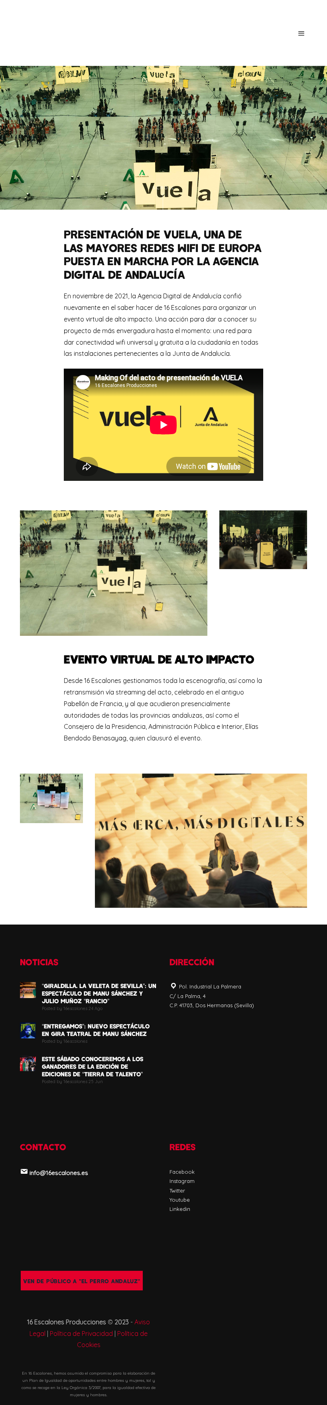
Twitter (177, 1190)
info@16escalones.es (59, 1173)
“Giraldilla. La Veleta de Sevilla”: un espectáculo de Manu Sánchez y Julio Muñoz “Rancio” (99, 993)
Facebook (182, 1172)
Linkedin (179, 1209)
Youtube (179, 1200)
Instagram (182, 1181)
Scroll (163, 188)
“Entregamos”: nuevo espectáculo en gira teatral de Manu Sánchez (96, 1029)
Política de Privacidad (81, 1334)
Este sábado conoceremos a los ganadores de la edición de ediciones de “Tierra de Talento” (92, 1066)
